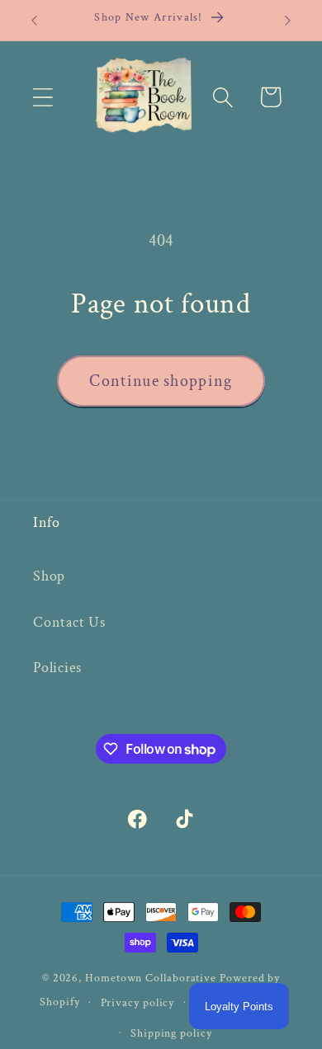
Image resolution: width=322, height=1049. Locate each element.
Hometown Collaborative (150, 977)
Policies (57, 667)
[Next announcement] (288, 20)
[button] (42, 96)
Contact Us (69, 622)
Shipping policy (171, 1033)
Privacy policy (138, 1002)
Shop (49, 576)
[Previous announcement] (35, 20)
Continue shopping (160, 381)
